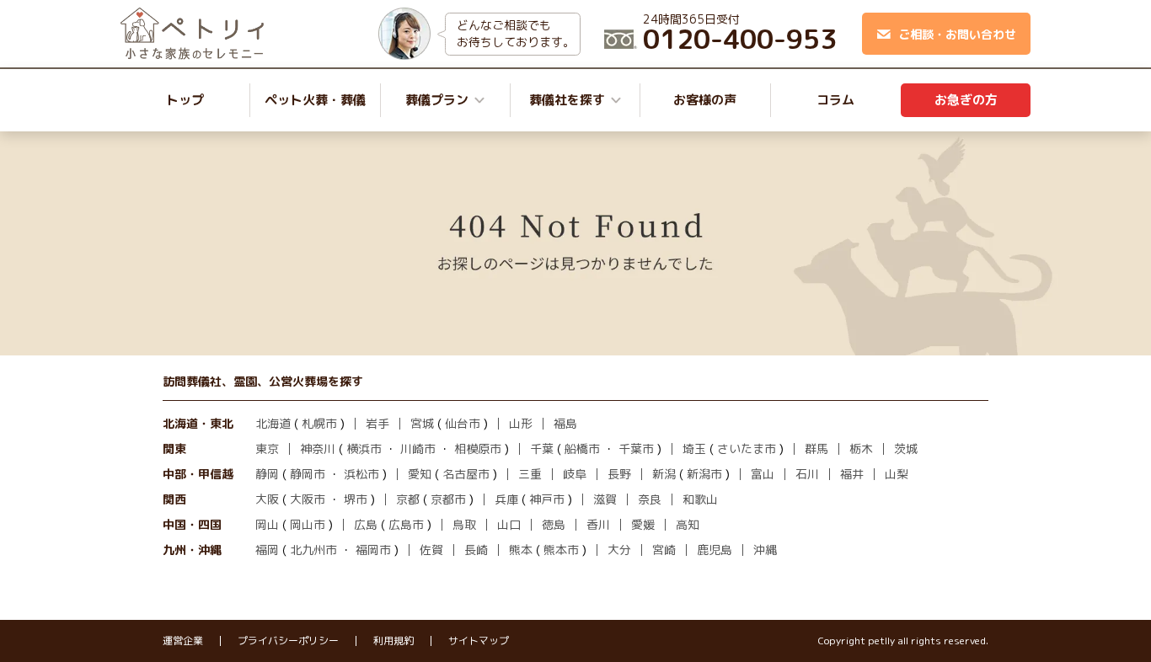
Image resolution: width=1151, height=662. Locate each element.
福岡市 (373, 550)
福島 (565, 423)
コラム (835, 100)
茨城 (906, 448)
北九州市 (313, 550)
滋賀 (605, 499)
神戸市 (547, 499)
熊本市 (561, 550)
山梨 (896, 474)
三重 (530, 474)
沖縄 (765, 550)
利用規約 (393, 641)
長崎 (476, 550)
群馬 (816, 448)
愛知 (419, 474)
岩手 (377, 423)
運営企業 (183, 641)
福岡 (267, 550)
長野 (619, 474)
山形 (521, 423)
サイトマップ (478, 641)
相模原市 (477, 448)
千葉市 (636, 448)
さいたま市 (746, 448)
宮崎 (664, 550)
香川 (598, 524)
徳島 (553, 524)
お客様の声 (704, 100)
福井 (852, 474)
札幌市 (319, 423)
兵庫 (506, 499)
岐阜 (574, 474)
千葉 (542, 448)
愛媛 (643, 524)
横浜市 (364, 448)
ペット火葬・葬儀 (315, 100)
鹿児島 (714, 550)
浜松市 (361, 474)
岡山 (267, 524)
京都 (408, 499)
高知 (687, 524)
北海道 (273, 423)
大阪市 (307, 499)
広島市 (406, 524)
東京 (267, 448)
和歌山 (700, 499)
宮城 (422, 423)
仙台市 (462, 423)
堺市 (355, 499)
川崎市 (418, 448)
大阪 (267, 499)
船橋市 (582, 448)
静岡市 (307, 474)
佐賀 (431, 550)
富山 (762, 474)
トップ (185, 100)
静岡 (267, 474)
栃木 (861, 448)
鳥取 (464, 524)
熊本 (521, 550)
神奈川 (317, 448)
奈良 (649, 499)
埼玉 (694, 448)
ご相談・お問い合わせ (957, 34)
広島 (365, 524)
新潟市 (704, 474)
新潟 (664, 474)
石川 (807, 474)
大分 (619, 550)
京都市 (448, 499)
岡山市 (307, 524)
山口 (509, 524)
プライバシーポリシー (288, 641)
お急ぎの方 (966, 100)
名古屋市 (466, 474)
